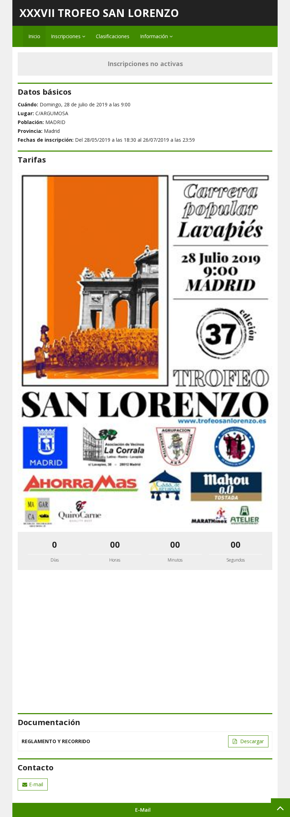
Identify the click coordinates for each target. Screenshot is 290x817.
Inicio (34, 36)
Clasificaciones (112, 36)
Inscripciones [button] (66, 36)
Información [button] (154, 36)
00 (115, 544)
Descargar (251, 741)
